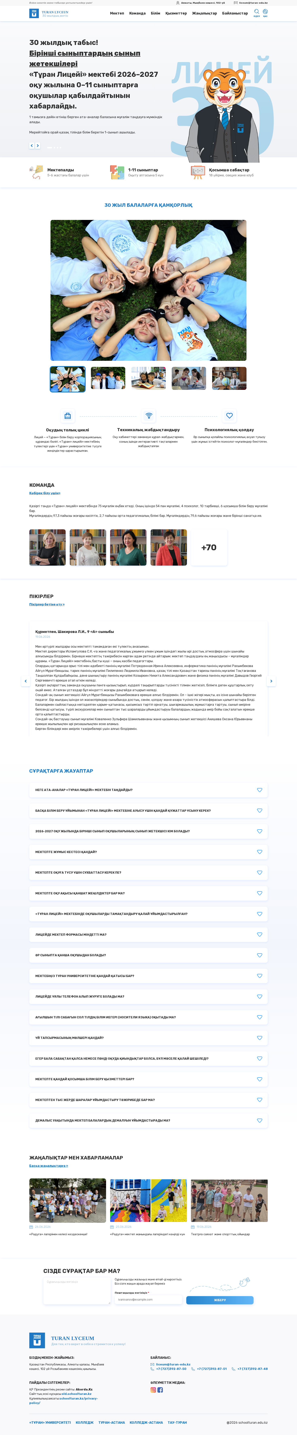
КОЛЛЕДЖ (85, 1422)
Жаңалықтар (204, 13)
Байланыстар (235, 13)
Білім (155, 13)
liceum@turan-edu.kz (253, 2)
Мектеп (117, 13)
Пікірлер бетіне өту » (47, 604)
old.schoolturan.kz (77, 1394)
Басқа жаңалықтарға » (48, 1166)
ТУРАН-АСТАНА (111, 1422)
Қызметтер (176, 13)
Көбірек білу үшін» (44, 493)
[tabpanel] (148, 89)
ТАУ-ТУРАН (177, 1422)
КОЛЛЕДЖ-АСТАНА (146, 1422)
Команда (137, 13)
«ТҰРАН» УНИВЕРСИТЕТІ (50, 1422)
